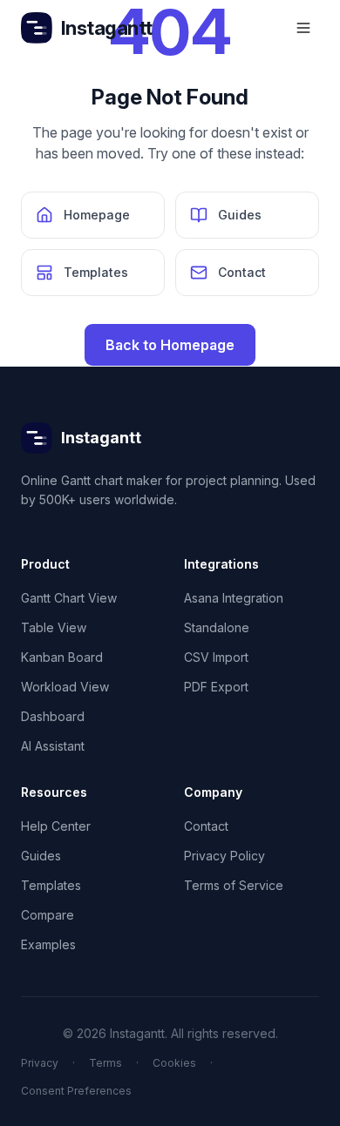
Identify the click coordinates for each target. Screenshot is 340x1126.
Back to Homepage (170, 345)
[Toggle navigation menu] (303, 28)
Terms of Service (233, 885)
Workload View (65, 686)
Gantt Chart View (69, 597)
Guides (41, 855)
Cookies (174, 1062)
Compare (47, 914)
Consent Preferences (76, 1090)
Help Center (56, 826)
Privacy (39, 1062)
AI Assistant (53, 745)
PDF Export (216, 686)
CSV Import (216, 657)
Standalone (216, 627)
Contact (206, 826)
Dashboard (53, 716)
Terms (105, 1062)
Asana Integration (233, 597)
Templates (51, 885)
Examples (48, 944)
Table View (53, 627)
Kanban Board (62, 657)
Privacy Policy (224, 855)
